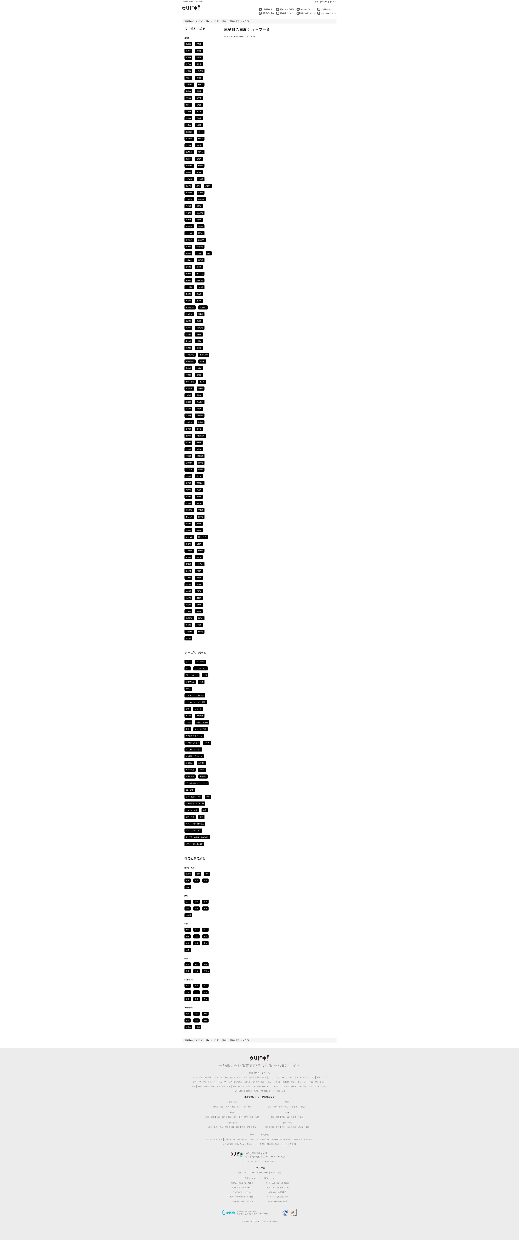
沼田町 (199, 321)
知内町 (199, 172)
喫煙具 (188, 689)
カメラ (188, 716)
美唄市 (188, 91)
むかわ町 (189, 517)
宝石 (187, 668)
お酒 (205, 675)
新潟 (187, 930)
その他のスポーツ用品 (194, 736)
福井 (187, 936)
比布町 (199, 334)
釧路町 (188, 605)
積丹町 (200, 260)
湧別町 (188, 476)
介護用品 (189, 763)
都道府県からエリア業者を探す (259, 1097)
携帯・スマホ (261, 1077)
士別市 (199, 105)
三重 (187, 950)
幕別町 (199, 578)
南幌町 (188, 280)
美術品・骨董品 (202, 722)
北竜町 (188, 321)
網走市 (188, 78)
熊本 (187, 1020)
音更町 (188, 544)
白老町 (188, 503)
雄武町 (188, 490)
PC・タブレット (192, 675)
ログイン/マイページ (328, 13)
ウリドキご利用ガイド (214, 1139)
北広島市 (189, 152)
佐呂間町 (189, 470)
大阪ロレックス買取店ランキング (277, 1188)
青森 (198, 874)
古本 (187, 709)
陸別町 (188, 598)
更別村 (188, 571)
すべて (188, 662)
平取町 (188, 524)
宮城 (187, 880)
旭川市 (199, 51)
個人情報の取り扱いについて (243, 1139)
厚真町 (199, 503)
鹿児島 (188, 1027)
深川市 (200, 132)
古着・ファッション (193, 830)
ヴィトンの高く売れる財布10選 (277, 1183)
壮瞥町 (199, 497)
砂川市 (199, 125)
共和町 (188, 253)
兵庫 (187, 971)
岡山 (205, 986)
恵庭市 (188, 145)
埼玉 (187, 908)
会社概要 (293, 1144)
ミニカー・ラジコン (193, 749)
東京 (205, 908)
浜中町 (188, 611)
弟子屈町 (189, 618)
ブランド (246, 1173)
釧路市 (199, 57)
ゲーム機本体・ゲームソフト (196, 783)
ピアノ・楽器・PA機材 (194, 844)
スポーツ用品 (238, 1091)
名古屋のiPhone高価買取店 (277, 1201)
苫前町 (199, 395)
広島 (187, 992)
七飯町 (200, 179)
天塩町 (199, 409)
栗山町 (199, 294)
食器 (201, 817)
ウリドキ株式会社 (250, 1211)
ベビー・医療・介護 (278, 1091)
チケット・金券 (191, 810)
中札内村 (200, 564)
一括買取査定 (267, 9)
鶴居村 (200, 618)
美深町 (199, 375)
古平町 (188, 267)
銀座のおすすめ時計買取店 (242, 1188)
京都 (196, 964)
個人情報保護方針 (263, 1139)
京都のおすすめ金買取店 (277, 1192)
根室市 (188, 118)
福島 (187, 887)
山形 (205, 880)
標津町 (200, 632)
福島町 (188, 172)
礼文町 (199, 429)
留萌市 (199, 78)
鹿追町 (200, 551)
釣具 (201, 682)
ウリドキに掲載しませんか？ (325, 2)
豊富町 (188, 429)
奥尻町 (199, 206)
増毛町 (200, 388)
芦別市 (199, 91)
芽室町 (188, 564)
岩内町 (199, 253)
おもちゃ (305, 1082)
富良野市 (189, 139)
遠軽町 (200, 470)
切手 (204, 810)
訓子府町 (189, 463)
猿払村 (188, 415)
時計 (239, 1173)
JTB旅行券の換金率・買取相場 (242, 1201)
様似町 (199, 530)
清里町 (188, 456)
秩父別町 (189, 314)
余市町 (188, 274)
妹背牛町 (203, 307)
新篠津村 (189, 166)
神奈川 (188, 915)
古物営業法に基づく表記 (303, 1139)
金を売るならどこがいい (242, 1192)
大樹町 (199, 571)
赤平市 (199, 98)
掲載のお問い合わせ (307, 13)
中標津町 (189, 632)
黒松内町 (189, 226)
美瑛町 (199, 348)
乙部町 (188, 206)
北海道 (215, 1107)
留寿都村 (189, 240)
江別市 (188, 98)
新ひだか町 (202, 537)
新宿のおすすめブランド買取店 (241, 1183)
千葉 (196, 908)
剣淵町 (199, 368)
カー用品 (203, 776)
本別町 (188, 591)
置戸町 (200, 463)
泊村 (208, 253)
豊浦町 (188, 497)
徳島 (205, 992)
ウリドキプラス (306, 9)
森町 (198, 186)
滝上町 (199, 476)
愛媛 (196, 999)
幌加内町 (189, 388)
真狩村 (200, 233)
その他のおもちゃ (192, 743)
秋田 (196, 880)
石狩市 (200, 152)
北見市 (199, 64)
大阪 (205, 964)
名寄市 (188, 112)
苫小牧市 (189, 85)
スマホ (188, 722)
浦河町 (188, 530)
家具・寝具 (190, 817)
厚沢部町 (201, 199)
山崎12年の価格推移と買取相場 (241, 1197)
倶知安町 (200, 247)
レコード (198, 709)
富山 (196, 930)
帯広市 (188, 64)
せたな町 (200, 213)
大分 (196, 1020)
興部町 (188, 483)
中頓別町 (189, 422)
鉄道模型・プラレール (194, 756)
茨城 (187, 902)
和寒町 (188, 368)
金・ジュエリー (236, 1077)
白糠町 (188, 625)
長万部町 (189, 193)
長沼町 (188, 294)
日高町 (200, 517)
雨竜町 (200, 314)
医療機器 (201, 763)
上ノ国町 (189, 199)
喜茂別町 (201, 240)
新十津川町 (190, 307)
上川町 (199, 341)
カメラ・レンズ (274, 1077)
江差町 (200, 193)
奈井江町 (200, 280)
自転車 (202, 770)
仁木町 (199, 267)
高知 (205, 999)
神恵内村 (189, 260)
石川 (205, 930)
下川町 (188, 375)
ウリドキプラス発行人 (268, 1162)
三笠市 (199, 112)
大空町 (199, 490)
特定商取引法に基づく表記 (282, 1139)
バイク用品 (190, 776)
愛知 (205, 943)
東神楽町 (200, 328)
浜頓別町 (200, 415)
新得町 (188, 557)
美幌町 (199, 443)
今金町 (188, 213)
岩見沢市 (200, 71)
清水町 (199, 557)
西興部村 (200, 483)
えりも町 (189, 537)
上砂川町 (189, 287)
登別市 (200, 139)
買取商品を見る (268, 13)
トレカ (207, 743)
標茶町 (199, 611)
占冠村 (202, 361)
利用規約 (228, 1139)
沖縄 (198, 1027)
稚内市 (200, 85)
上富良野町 (190, 355)
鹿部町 (188, 186)
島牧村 (188, 220)
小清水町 (200, 456)
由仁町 (200, 287)
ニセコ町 (189, 233)
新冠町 (199, 524)
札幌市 (188, 44)
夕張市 (188, 71)
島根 (196, 986)
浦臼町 (199, 301)
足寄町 (199, 591)
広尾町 (188, 578)
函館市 (199, 44)
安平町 (200, 510)
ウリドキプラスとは (250, 1162)
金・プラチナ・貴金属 (260, 1173)
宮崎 (205, 1020)
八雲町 (207, 186)
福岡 (187, 1014)
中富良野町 (204, 355)
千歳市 (199, 118)
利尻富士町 (201, 436)
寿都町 (199, 220)
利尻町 (188, 436)
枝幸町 (200, 422)
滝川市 (188, 125)
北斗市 (188, 159)
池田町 (188, 584)
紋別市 (188, 105)
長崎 (205, 1014)
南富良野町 (190, 361)
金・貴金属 (201, 662)
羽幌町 (188, 402)
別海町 (199, 625)
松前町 (200, 166)
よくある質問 (228, 1144)
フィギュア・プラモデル (195, 695)
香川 (187, 999)
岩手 (207, 874)
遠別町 (188, 409)
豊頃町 (199, 584)
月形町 (188, 301)
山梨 (196, 936)
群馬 (205, 902)
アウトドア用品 (200, 729)
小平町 (188, 395)
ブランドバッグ (200, 668)
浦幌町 (199, 598)
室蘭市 (188, 57)
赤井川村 (200, 274)
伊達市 (199, 145)
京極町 (188, 247)
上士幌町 (189, 551)
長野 (205, 936)
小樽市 (188, 51)
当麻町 (188, 334)
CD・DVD (190, 790)
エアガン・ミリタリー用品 (195, 702)
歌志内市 (189, 132)
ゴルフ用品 (190, 682)
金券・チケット (238, 1086)
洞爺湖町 (189, 510)
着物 (187, 729)
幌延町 (188, 443)
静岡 (196, 943)
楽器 (212, 1086)
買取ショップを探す (287, 9)
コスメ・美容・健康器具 (195, 824)
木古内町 (189, 179)
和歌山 (206, 971)
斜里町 (199, 449)
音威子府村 (190, 382)
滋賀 (187, 964)
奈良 (196, 971)
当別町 (199, 159)
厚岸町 (199, 605)
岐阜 (187, 943)
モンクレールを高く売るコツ (277, 1197)
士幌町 (199, 544)
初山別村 (200, 402)
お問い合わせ (240, 1144)
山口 (196, 992)
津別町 (188, 449)
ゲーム (324, 1077)
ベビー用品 (190, 770)
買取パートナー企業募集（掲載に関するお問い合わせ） (267, 1144)
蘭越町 (200, 226)
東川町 (188, 348)
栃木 (196, 902)
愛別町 (188, 341)
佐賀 (196, 1014)
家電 (207, 797)
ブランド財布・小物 (193, 797)
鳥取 (187, 986)
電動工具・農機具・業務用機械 (197, 837)
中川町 (202, 382)
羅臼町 (188, 638)
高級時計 (200, 716)
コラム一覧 (259, 1168)
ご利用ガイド (326, 9)
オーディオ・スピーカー (195, 803)
